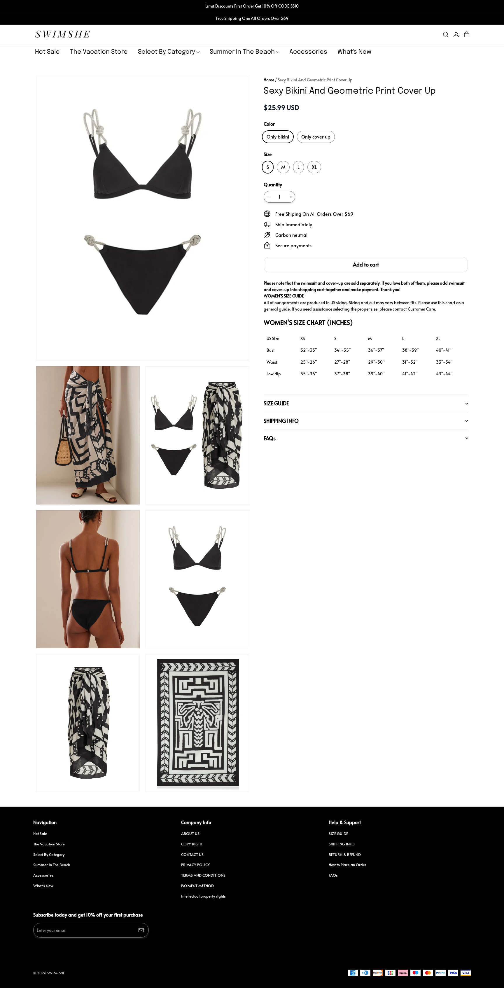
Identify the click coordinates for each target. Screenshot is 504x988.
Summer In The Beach (242, 52)
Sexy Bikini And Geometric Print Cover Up (315, 80)
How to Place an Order (347, 864)
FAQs (333, 875)
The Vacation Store (99, 52)
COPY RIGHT (192, 844)
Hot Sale (47, 52)
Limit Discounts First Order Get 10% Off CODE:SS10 (252, 6)
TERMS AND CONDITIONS (203, 875)
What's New (354, 52)
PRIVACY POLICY (195, 864)
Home (269, 80)
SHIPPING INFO (342, 844)
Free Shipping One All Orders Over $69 (252, 18)
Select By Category (166, 52)
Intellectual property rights (203, 896)
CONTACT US (192, 854)
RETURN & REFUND (345, 854)
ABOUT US (190, 833)
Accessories (308, 52)
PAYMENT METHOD (197, 885)
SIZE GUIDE (338, 833)
